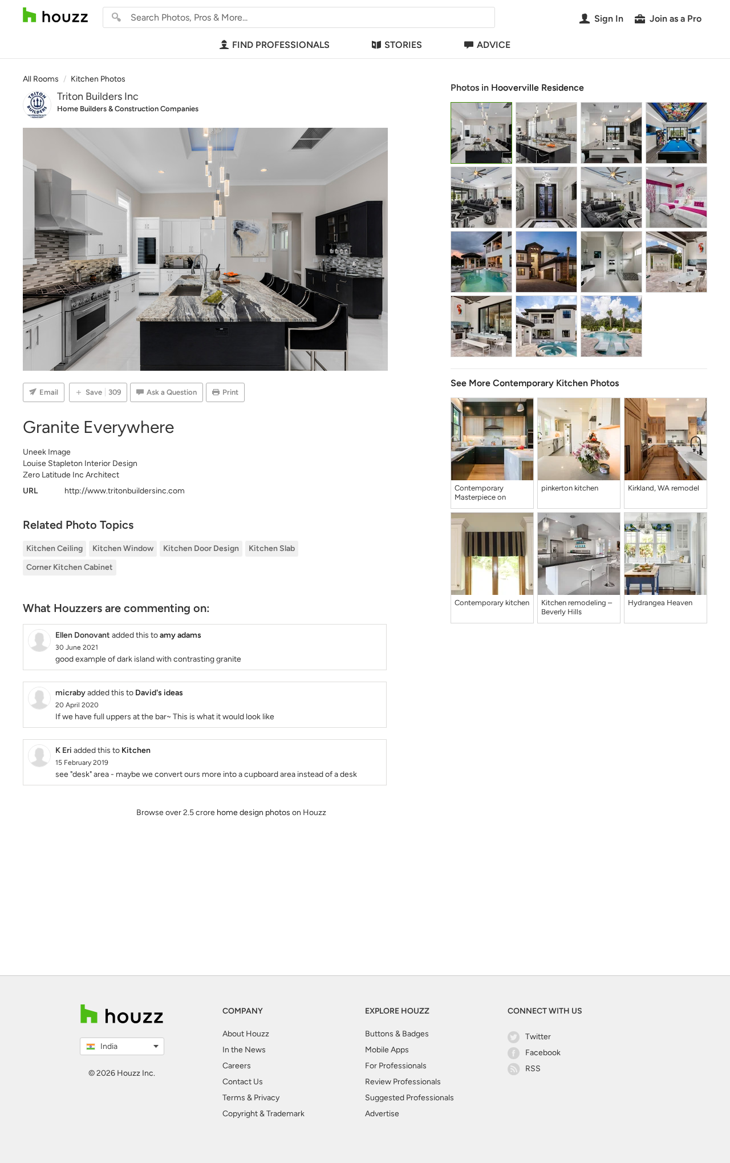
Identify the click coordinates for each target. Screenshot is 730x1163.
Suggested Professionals (409, 1098)
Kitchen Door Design (201, 548)
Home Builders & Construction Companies (127, 108)
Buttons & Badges (397, 1034)
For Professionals (396, 1066)
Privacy (266, 1098)
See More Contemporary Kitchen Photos (535, 383)
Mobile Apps (387, 1050)
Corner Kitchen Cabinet (69, 567)
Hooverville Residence (537, 87)
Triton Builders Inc (98, 96)
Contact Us (242, 1082)
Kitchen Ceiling (54, 548)
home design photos (253, 812)
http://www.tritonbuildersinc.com (124, 491)
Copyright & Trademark (263, 1114)
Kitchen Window (122, 548)
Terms (233, 1098)
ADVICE (493, 44)
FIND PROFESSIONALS (281, 44)
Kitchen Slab (272, 548)
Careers (236, 1066)
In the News (244, 1050)
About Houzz (245, 1034)
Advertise (382, 1114)
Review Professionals (403, 1082)
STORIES (403, 44)
